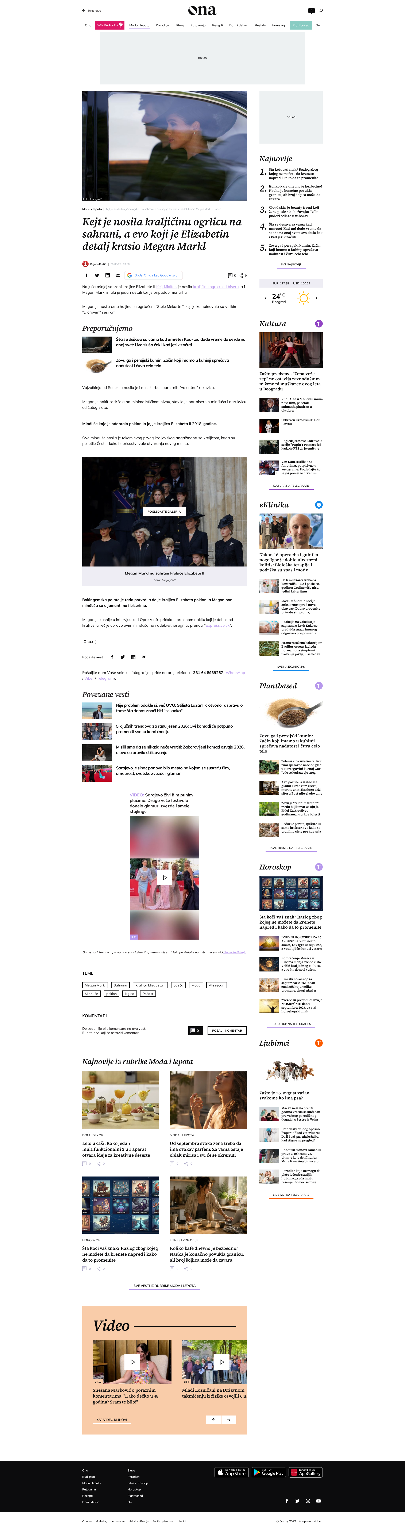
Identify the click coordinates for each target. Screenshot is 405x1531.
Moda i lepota (92, 209)
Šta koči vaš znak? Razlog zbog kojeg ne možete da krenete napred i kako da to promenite (288, 173)
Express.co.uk (218, 625)
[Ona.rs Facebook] (287, 1501)
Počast (148, 994)
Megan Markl (95, 985)
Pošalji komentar (227, 1030)
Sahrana (120, 985)
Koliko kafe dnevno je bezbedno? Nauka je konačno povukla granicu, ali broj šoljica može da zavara (290, 192)
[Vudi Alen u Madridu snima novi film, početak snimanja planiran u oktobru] (269, 405)
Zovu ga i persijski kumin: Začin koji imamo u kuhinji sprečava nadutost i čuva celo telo (289, 249)
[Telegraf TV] (318, 1501)
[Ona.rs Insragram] (308, 1501)
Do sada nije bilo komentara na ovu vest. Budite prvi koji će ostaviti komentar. (114, 1030)
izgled (129, 994)
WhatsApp (235, 672)
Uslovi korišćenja (234, 952)
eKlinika (274, 505)
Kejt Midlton (166, 286)
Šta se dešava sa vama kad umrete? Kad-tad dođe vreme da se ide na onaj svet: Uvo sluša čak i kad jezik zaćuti (291, 230)
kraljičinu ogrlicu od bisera (216, 286)
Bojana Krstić (98, 264)
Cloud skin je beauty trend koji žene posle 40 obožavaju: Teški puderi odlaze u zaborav (289, 211)
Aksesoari (216, 985)
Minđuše (91, 994)
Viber (89, 678)
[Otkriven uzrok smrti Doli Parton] (269, 426)
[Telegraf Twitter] (297, 1501)
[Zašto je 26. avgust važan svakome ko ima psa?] (291, 1069)
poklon (111, 994)
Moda (196, 985)
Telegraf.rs (94, 10)
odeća (178, 985)
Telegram (105, 678)
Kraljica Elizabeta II (150, 985)
